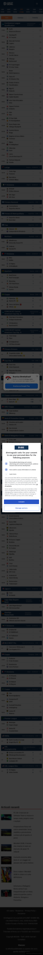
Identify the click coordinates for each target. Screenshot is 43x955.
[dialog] (21, 477)
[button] (21, 474)
